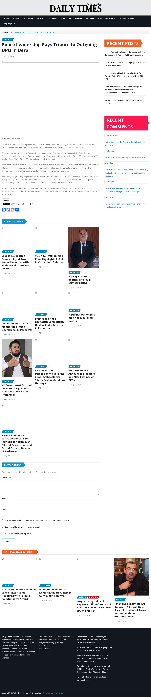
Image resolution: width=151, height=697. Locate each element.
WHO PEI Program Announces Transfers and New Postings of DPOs (81, 375)
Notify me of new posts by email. (17, 533)
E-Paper (16, 18)
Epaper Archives (127, 18)
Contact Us (9, 24)
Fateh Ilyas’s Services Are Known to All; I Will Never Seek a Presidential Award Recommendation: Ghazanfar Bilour (123, 89)
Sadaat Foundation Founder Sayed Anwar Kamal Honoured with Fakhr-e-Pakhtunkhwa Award (16, 262)
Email (5, 509)
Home (6, 18)
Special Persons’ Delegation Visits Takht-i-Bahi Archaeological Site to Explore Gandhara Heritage (50, 377)
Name (5, 498)
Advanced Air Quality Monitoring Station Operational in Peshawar (17, 326)
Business (90, 18)
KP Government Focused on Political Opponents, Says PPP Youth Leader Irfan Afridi (17, 389)
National (28, 18)
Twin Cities (66, 18)
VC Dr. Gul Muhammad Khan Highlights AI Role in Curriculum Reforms (49, 259)
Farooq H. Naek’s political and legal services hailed (79, 279)
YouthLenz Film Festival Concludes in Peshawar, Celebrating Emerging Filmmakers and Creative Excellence (126, 173)
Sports (78, 18)
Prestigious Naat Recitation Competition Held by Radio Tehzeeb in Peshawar (49, 323)
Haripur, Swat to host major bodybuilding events (81, 317)
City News (52, 18)
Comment (6, 478)
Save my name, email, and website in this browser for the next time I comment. (36, 520)
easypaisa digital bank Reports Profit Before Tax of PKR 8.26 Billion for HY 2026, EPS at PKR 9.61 (123, 76)
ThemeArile (58, 693)
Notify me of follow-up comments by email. (22, 527)
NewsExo (47, 693)
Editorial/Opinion (107, 18)
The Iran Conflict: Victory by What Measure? (126, 157)
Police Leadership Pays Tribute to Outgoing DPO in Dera (33, 32)
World (40, 18)
